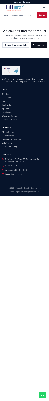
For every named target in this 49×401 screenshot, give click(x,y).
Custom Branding (9, 146)
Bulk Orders (7, 143)
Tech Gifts (6, 105)
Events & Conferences (11, 139)
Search (42, 15)
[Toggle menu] (44, 7)
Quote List (17, 2)
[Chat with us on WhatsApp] (42, 395)
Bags (4, 101)
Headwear (6, 112)
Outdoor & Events (9, 119)
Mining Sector (8, 132)
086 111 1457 (30, 2)
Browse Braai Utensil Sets (16, 45)
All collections (39, 45)
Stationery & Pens (9, 116)
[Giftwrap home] (21, 7)
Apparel (5, 108)
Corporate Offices (9, 135)
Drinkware (6, 98)
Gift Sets (5, 94)
